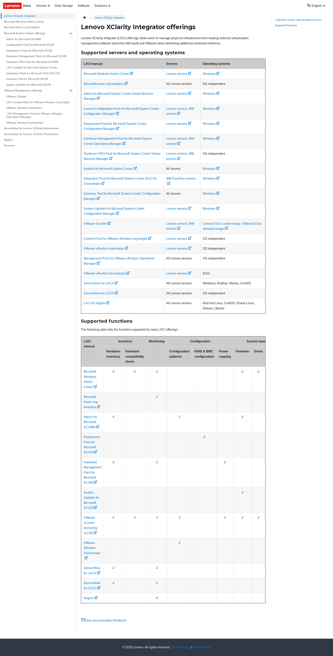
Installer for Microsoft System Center (108, 168)
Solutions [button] (100, 5)
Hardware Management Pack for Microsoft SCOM (36, 56)
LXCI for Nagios (94, 303)
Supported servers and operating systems (298, 19)
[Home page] (84, 18)
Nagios (8, 139)
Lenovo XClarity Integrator (20, 15)
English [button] (317, 5)
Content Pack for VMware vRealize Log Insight (115, 238)
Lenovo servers (176, 73)
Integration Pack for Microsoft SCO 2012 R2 (33, 73)
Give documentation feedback (106, 620)
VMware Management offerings (23, 90)
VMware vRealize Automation (24, 107)
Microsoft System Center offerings (24, 33)
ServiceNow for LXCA (99, 283)
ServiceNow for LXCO (99, 293)
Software (83, 5)
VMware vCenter (16, 96)
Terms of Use (202, 647)
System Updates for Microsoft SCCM (28, 84)
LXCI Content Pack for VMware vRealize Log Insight (38, 102)
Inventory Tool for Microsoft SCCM (27, 78)
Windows (209, 73)
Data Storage (64, 5)
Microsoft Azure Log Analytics (22, 27)
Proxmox (9, 145)
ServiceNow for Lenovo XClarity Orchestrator (31, 134)
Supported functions (286, 25)
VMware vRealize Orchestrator (25, 122)
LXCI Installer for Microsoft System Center (31, 67)
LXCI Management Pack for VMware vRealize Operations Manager (34, 115)
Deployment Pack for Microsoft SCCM (29, 50)
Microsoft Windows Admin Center (24, 21)
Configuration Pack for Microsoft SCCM (30, 44)
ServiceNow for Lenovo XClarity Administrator (31, 128)
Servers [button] (41, 5)
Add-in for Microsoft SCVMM (23, 39)
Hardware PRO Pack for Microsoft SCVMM (32, 61)
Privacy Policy (180, 647)
